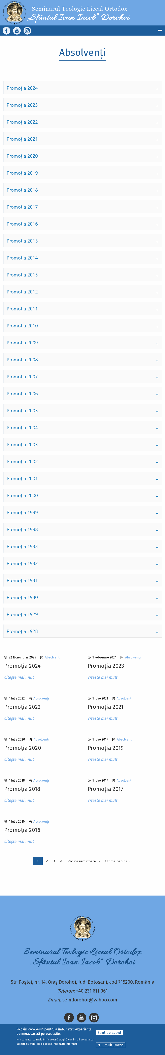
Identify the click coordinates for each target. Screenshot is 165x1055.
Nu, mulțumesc (111, 1045)
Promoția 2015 (22, 240)
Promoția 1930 (22, 597)
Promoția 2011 (22, 308)
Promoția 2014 (22, 257)
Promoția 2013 (22, 274)
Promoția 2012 (22, 291)
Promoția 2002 (22, 461)
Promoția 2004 (22, 427)
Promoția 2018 (22, 189)
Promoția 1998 (22, 529)
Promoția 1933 (22, 546)
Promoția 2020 (22, 155)
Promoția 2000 (22, 495)
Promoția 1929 (22, 614)
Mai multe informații (65, 1043)
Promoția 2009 (22, 342)
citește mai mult (19, 677)
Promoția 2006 (22, 393)
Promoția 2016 (22, 223)
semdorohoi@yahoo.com (89, 1000)
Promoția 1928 (22, 631)
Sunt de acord (109, 1032)
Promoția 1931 (22, 580)
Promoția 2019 (22, 172)
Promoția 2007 (22, 376)
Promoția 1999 (22, 512)
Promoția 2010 (22, 325)
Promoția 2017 (22, 206)
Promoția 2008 (22, 359)
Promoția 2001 (22, 478)
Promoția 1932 (22, 563)
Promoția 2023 (22, 104)
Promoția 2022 (22, 121)
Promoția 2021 (22, 138)
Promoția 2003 (22, 444)
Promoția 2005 (22, 410)
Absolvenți (52, 657)
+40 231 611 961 (92, 991)
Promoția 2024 (22, 87)
